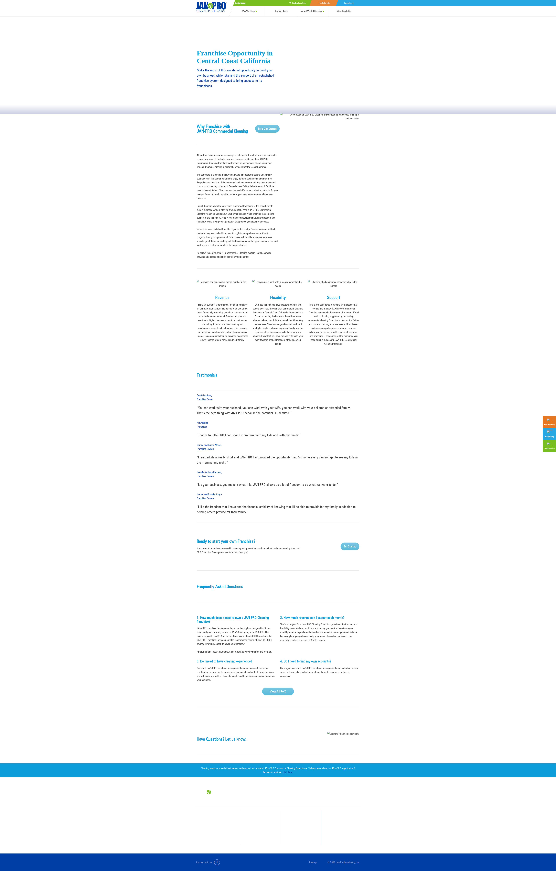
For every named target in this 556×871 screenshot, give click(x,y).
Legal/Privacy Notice (341, 827)
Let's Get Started (267, 128)
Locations (337, 837)
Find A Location (299, 3)
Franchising (349, 3)
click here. (288, 772)
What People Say (344, 11)
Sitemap (313, 862)
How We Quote (281, 11)
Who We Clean (248, 11)
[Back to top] (548, 863)
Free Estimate (324, 3)
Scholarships (301, 829)
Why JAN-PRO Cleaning (311, 11)
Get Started (350, 546)
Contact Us (338, 816)
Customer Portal (340, 832)
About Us (299, 824)
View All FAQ (278, 691)
